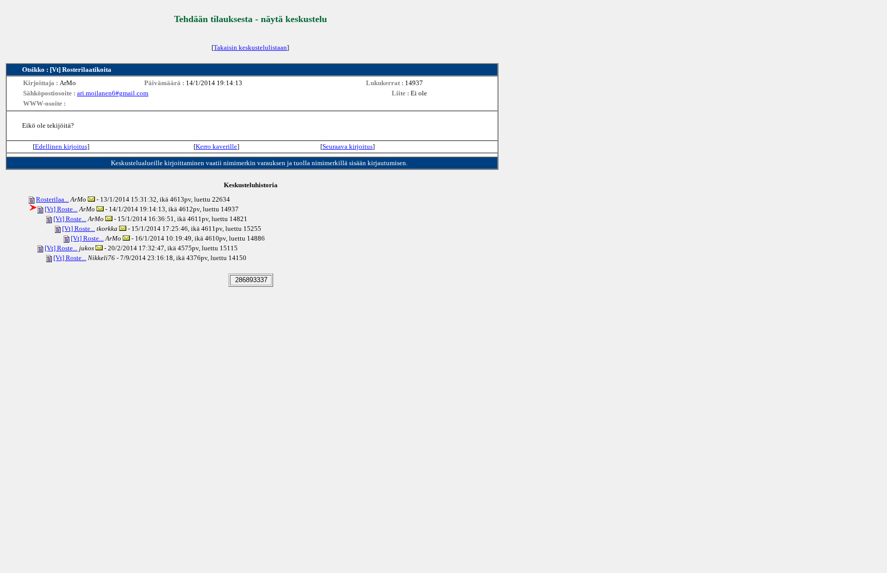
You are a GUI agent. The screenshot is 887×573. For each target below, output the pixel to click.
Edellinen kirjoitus (61, 146)
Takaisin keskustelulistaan (250, 47)
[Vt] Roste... (61, 209)
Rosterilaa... (52, 199)
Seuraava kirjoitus (347, 146)
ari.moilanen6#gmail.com (112, 93)
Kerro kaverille (216, 146)
